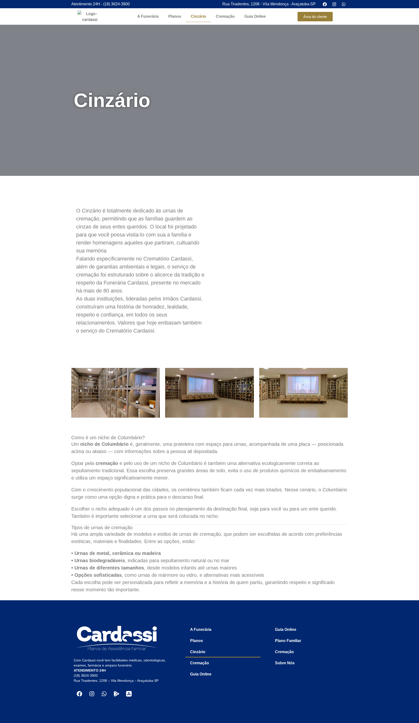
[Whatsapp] (104, 693)
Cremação (225, 16)
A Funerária (148, 16)
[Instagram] (91, 693)
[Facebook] (79, 693)
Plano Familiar (288, 641)
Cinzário (198, 16)
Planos (174, 16)
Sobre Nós (285, 663)
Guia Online (255, 16)
